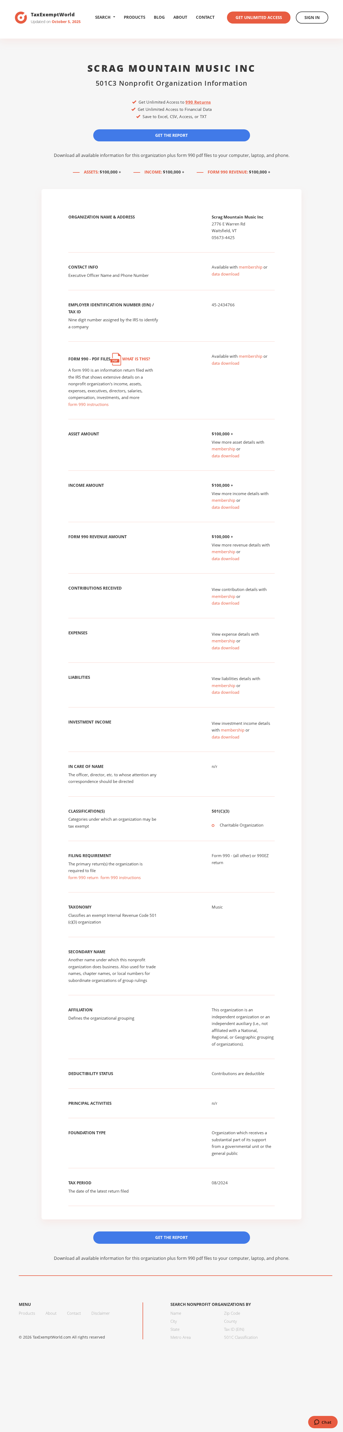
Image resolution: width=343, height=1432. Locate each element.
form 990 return (83, 877)
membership (250, 267)
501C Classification (241, 1337)
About (180, 17)
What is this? (135, 358)
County (230, 1321)
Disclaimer (100, 1313)
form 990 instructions (88, 404)
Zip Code (232, 1313)
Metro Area (180, 1337)
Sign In (312, 17)
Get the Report (171, 135)
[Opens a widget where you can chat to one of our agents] (323, 1422)
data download (225, 274)
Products (134, 17)
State (175, 1329)
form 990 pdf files (194, 155)
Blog (159, 17)
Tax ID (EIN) (234, 1329)
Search (102, 17)
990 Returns (198, 102)
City (173, 1321)
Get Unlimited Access (259, 17)
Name (175, 1313)
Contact (205, 17)
